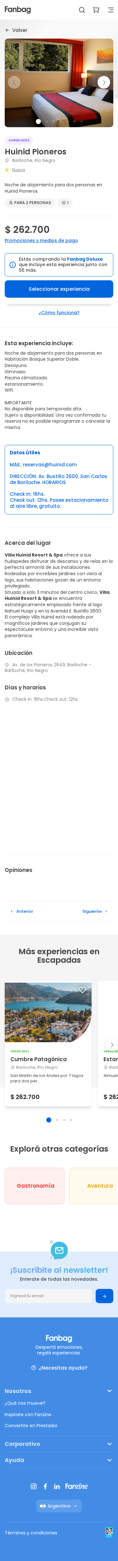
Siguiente (92, 911)
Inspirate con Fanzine (28, 1414)
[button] (104, 82)
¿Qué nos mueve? (25, 1403)
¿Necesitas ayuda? (63, 1368)
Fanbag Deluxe (85, 259)
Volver (19, 30)
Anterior (24, 911)
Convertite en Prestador (31, 1425)
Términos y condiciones (31, 1533)
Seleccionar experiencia (59, 289)
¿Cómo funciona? (59, 312)
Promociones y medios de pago (41, 240)
